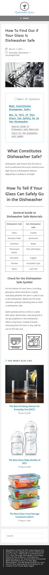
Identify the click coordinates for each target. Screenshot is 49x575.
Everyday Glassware (19, 52)
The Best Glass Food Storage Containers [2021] (24, 515)
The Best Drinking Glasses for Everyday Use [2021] (24, 408)
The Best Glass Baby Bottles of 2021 (24, 461)
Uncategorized (12, 55)
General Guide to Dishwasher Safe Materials (25, 127)
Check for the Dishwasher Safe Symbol (25, 134)
